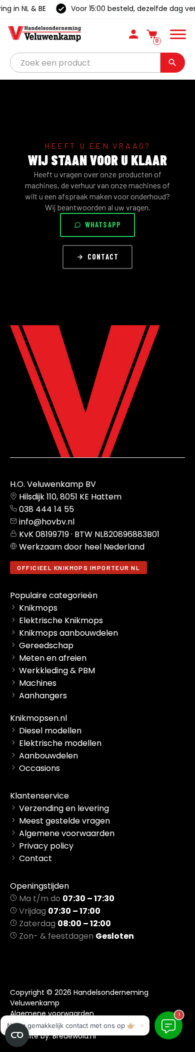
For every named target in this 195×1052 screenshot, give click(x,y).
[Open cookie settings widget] (17, 1035)
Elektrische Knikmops (61, 620)
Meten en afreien (52, 658)
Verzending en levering (64, 808)
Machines (37, 683)
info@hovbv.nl (46, 522)
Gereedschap (46, 645)
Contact (103, 256)
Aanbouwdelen (48, 755)
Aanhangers (43, 695)
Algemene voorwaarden (66, 833)
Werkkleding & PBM (57, 670)
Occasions (39, 768)
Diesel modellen (50, 730)
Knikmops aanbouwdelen (68, 633)
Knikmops (38, 608)
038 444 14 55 (46, 509)
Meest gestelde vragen (64, 821)
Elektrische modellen (60, 743)
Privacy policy (46, 846)
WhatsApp (103, 224)
